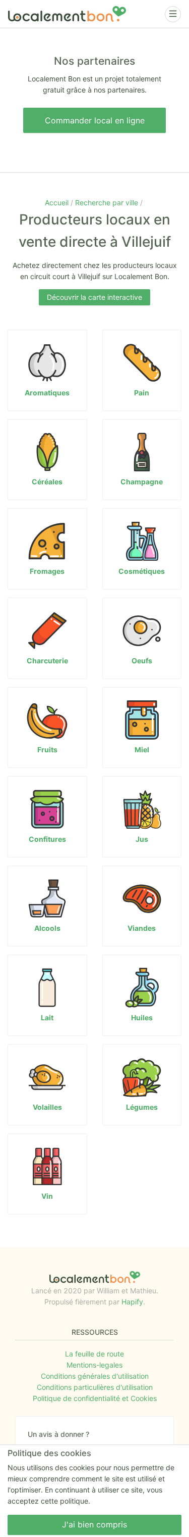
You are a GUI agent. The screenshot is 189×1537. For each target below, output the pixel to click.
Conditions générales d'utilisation (95, 1376)
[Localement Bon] (67, 14)
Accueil (58, 202)
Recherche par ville (107, 202)
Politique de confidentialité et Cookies (95, 1398)
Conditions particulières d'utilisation (95, 1387)
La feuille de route (94, 1353)
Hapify (132, 1301)
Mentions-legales (94, 1365)
